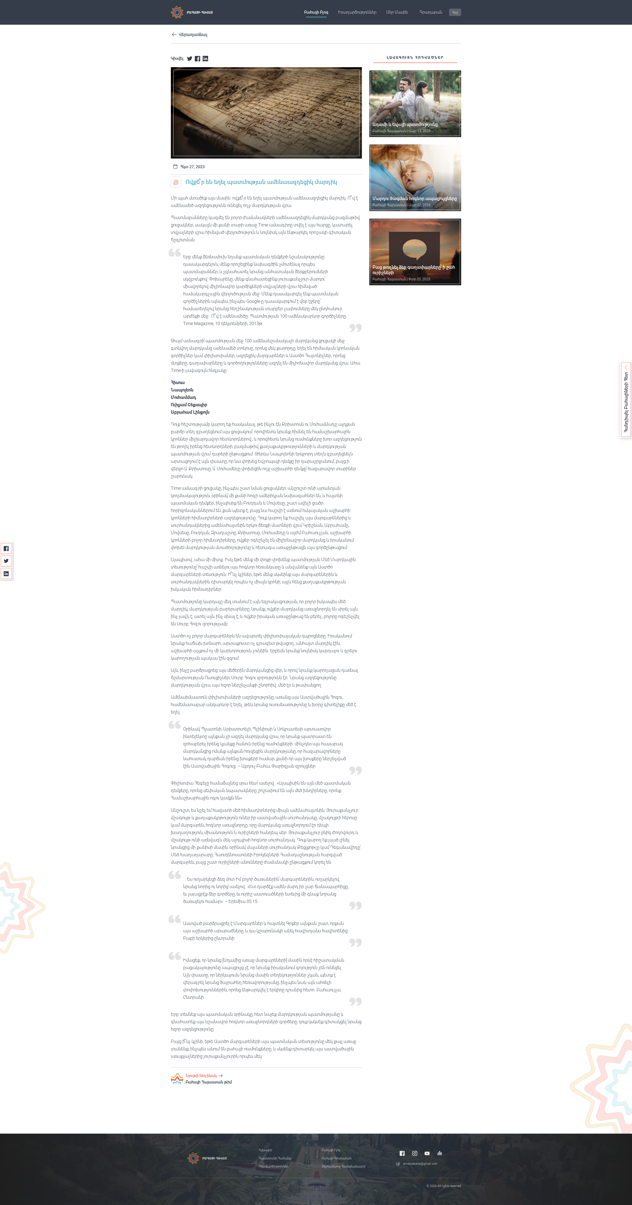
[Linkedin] (6, 573)
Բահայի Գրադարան (337, 1158)
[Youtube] (427, 1153)
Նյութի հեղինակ (202, 1075)
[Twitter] (6, 561)
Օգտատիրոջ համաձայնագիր (344, 1166)
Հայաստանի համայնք (275, 1158)
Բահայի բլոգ (316, 12)
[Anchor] (439, 1153)
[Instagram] (414, 1153)
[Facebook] (6, 548)
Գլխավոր (265, 1150)
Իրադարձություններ (357, 12)
